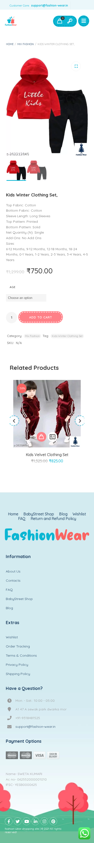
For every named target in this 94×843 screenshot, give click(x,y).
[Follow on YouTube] (26, 821)
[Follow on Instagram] (44, 821)
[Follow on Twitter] (17, 821)
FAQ (22, 518)
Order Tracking (18, 646)
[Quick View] (52, 437)
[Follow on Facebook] (9, 821)
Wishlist (79, 514)
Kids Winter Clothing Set (67, 336)
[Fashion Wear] (11, 21)
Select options (41, 437)
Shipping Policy (18, 674)
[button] (76, 66)
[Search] (69, 21)
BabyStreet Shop (38, 514)
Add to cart (40, 317)
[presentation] (14, 420)
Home (9, 44)
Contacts (13, 580)
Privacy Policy (17, 664)
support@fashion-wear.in (49, 5)
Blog (63, 514)
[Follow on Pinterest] (53, 821)
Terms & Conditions (21, 655)
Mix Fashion (25, 44)
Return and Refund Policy (53, 518)
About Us (13, 571)
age (12, 287)
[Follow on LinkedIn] (35, 821)
